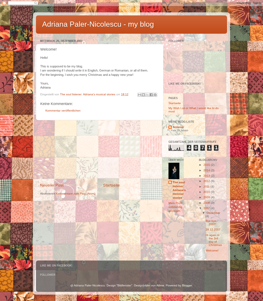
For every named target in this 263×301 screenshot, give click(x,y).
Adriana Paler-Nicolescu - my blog (98, 24)
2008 (207, 202)
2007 (207, 208)
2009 (207, 197)
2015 (207, 164)
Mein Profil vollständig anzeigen (175, 207)
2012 (207, 181)
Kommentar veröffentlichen (63, 110)
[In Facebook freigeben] (151, 95)
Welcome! (212, 250)
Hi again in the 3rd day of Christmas (214, 240)
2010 (207, 192)
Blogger (187, 285)
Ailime (160, 285)
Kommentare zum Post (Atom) (75, 193)
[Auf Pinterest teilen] (155, 95)
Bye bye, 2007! (211, 222)
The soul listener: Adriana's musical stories (179, 190)
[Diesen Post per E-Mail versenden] (139, 95)
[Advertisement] (99, 151)
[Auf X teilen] (147, 95)
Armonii (178, 127)
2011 (206, 186)
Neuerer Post (51, 185)
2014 (207, 170)
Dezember (213, 213)
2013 (207, 175)
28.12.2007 (213, 229)
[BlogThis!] (143, 95)
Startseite (111, 185)
